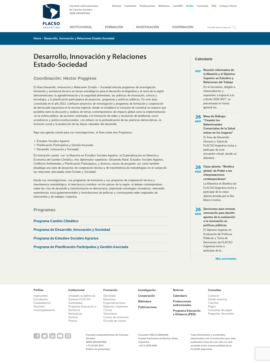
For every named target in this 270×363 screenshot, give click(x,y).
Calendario (130, 6)
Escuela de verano (114, 320)
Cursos (107, 310)
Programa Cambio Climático (56, 221)
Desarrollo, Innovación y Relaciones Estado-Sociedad (79, 38)
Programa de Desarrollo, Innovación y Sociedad (72, 229)
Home (37, 38)
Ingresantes (41, 295)
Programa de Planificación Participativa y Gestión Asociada (81, 247)
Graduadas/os (42, 302)
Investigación (147, 27)
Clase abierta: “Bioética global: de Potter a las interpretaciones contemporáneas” (218, 173)
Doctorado (109, 295)
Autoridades (75, 302)
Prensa (72, 320)
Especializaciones (114, 302)
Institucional (81, 27)
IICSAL (190, 6)
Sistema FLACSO (79, 299)
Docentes (39, 306)
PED (214, 6)
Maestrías (109, 299)
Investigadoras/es (44, 310)
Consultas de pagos (220, 310)
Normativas (75, 313)
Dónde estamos (217, 299)
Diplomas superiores (115, 306)
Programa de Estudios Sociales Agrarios (66, 238)
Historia (73, 317)
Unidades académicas (81, 295)
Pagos (212, 306)
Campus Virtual (227, 6)
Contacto (213, 295)
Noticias (116, 6)
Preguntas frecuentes (221, 313)
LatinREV (178, 6)
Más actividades (226, 258)
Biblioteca (164, 6)
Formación (114, 27)
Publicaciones (147, 6)
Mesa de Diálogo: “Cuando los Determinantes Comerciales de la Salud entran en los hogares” (219, 124)
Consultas (202, 6)
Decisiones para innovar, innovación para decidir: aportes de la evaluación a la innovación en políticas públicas (219, 217)
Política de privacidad (98, 349)
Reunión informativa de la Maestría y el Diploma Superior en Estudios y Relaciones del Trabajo (219, 76)
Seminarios (110, 313)
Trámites (213, 302)
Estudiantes (41, 299)
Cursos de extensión (115, 317)
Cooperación (182, 27)
